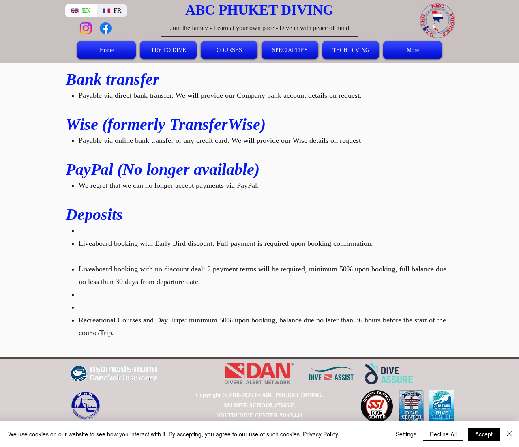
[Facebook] (106, 28)
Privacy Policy (320, 434)
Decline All (443, 434)
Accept (484, 434)
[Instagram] (86, 28)
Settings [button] (406, 434)
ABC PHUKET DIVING (259, 10)
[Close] (509, 434)
